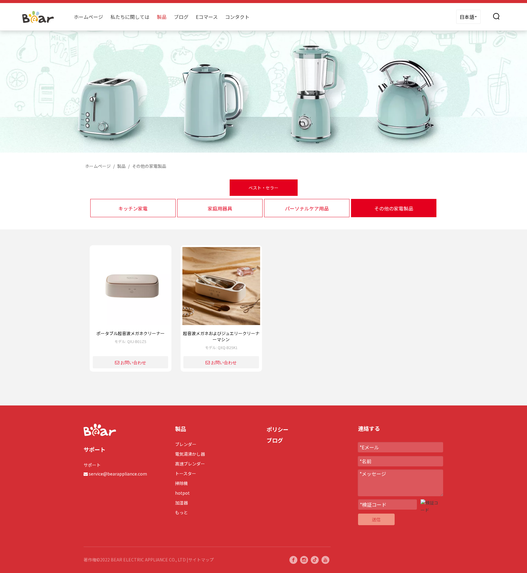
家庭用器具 (220, 208)
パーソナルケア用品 (307, 208)
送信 (376, 519)
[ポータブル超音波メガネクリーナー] (130, 288)
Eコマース (207, 16)
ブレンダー (185, 444)
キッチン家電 (133, 208)
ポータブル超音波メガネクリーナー (130, 333)
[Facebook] (293, 560)
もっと (181, 512)
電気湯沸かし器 (190, 454)
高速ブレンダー (190, 464)
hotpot (182, 493)
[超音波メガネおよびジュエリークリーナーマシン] (221, 288)
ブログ (181, 16)
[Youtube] (325, 560)
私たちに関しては (129, 16)
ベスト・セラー (263, 188)
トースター (185, 473)
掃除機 (181, 483)
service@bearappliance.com (118, 474)
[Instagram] (304, 560)
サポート (92, 465)
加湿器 (181, 503)
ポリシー (278, 429)
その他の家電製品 (393, 208)
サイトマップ (201, 560)
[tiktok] (315, 560)
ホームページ (88, 16)
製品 (162, 16)
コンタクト (237, 16)
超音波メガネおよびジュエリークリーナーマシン (221, 336)
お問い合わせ (133, 362)
